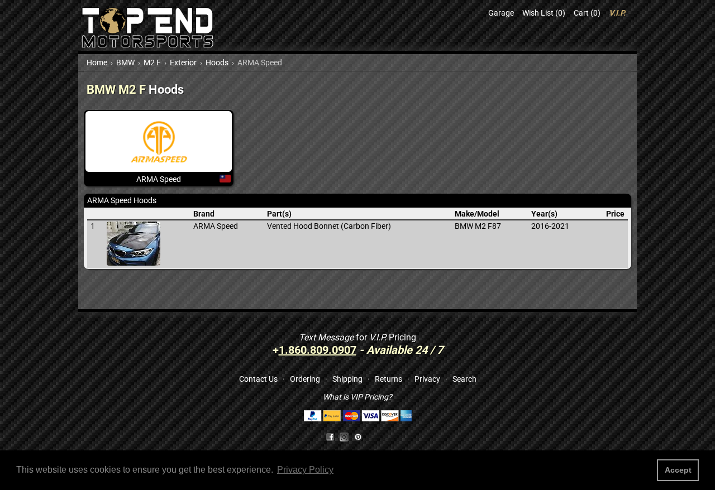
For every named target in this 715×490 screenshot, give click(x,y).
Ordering (305, 378)
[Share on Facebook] (330, 436)
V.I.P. (617, 12)
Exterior (183, 62)
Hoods (217, 62)
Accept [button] (678, 469)
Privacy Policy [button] (305, 469)
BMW (125, 62)
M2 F (152, 62)
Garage (501, 12)
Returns (388, 378)
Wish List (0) (543, 12)
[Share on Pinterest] (358, 436)
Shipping (347, 378)
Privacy (427, 378)
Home (97, 62)
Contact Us (258, 378)
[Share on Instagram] (347, 436)
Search (464, 378)
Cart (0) (587, 12)
